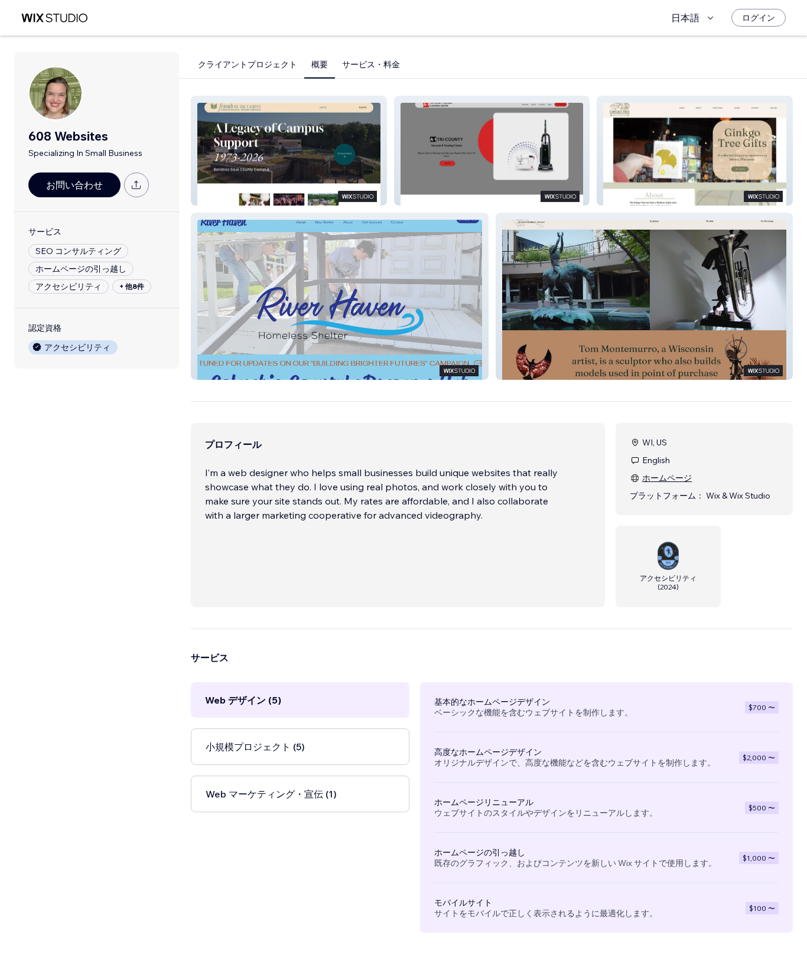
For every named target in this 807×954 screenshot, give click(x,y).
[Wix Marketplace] (54, 18)
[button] (289, 151)
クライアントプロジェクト (247, 64)
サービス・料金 (371, 64)
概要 (319, 64)
